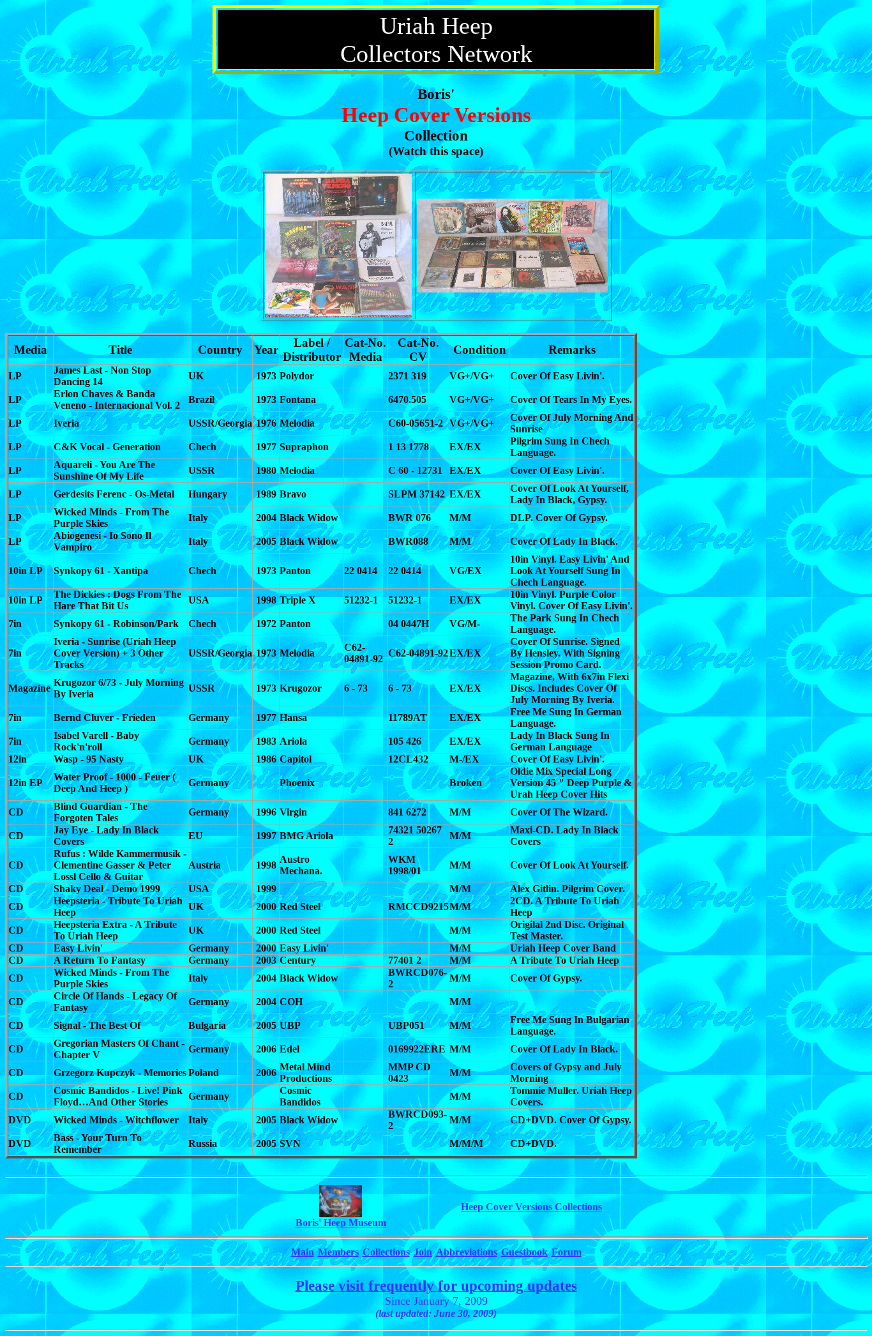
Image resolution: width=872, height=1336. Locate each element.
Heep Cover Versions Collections (531, 1206)
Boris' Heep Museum (341, 1222)
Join (423, 1252)
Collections (386, 1252)
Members (338, 1252)
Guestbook (524, 1252)
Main (302, 1252)
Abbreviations (466, 1252)
